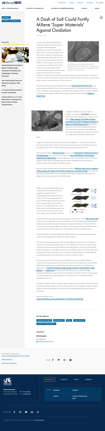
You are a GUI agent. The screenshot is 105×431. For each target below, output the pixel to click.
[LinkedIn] (32, 412)
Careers (88, 379)
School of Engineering (46, 323)
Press (76, 379)
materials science (44, 320)
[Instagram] (65, 360)
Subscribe (80, 2)
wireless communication (81, 268)
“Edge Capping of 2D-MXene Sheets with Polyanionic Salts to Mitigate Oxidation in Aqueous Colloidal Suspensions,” (81, 121)
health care (50, 270)
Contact (64, 379)
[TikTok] (38, 412)
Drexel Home (62, 2)
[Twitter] (59, 360)
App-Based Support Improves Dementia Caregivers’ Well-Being (12, 83)
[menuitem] (11, 8)
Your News (90, 2)
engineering (59, 320)
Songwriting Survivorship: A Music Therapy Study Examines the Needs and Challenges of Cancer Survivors (12, 70)
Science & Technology (35, 8)
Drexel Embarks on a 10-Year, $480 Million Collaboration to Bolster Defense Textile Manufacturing (12, 101)
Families (75, 390)
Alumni (55, 396)
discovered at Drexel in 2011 (82, 86)
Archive (71, 2)
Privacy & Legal (39, 420)
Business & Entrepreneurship (63, 8)
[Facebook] (53, 360)
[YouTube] (70, 360)
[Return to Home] (11, 2)
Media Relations (7, 360)
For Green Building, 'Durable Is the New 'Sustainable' (12, 91)
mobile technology (53, 268)
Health (84, 8)
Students (56, 390)
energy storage (66, 268)
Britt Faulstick (41, 336)
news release (79, 320)
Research (6, 17)
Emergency (49, 379)
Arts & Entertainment (10, 8)
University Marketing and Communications (16, 356)
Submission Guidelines (9, 363)
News (69, 320)
